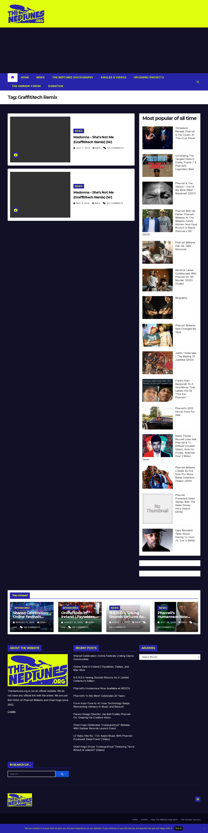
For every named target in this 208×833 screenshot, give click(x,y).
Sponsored (22, 607)
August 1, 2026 (121, 622)
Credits (12, 711)
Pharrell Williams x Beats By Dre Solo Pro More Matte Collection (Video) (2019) (185, 474)
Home (25, 77)
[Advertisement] (104, 50)
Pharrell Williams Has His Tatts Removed (185, 246)
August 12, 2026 (73, 622)
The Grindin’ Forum (26, 86)
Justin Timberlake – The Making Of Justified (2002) (185, 356)
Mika (98, 148)
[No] (204, 828)
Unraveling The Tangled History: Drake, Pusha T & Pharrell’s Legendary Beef (185, 162)
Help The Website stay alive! (164, 819)
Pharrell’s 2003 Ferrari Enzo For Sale (185, 411)
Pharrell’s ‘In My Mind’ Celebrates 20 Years (99, 695)
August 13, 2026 (25, 622)
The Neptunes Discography (72, 77)
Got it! (179, 828)
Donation (55, 86)
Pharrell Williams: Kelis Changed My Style (185, 329)
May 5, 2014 (83, 203)
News (40, 77)
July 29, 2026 (168, 622)
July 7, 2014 (83, 148)
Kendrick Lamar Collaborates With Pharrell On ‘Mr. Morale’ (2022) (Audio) (185, 277)
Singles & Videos (113, 77)
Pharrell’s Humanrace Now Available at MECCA (175, 617)
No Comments (115, 148)
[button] (198, 81)
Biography (181, 297)
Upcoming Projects (148, 77)
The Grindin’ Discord (190, 819)
